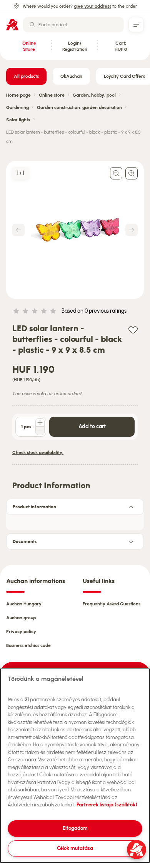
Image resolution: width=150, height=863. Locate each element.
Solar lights (18, 119)
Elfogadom (75, 828)
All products (26, 76)
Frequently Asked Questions (111, 604)
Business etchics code (28, 645)
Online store (52, 95)
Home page (18, 95)
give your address (92, 6)
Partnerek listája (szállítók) (107, 805)
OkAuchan (71, 76)
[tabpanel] (75, 520)
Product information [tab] (34, 506)
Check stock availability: (37, 452)
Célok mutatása (75, 848)
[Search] (32, 24)
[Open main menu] (136, 24)
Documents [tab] (25, 541)
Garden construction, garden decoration (79, 107)
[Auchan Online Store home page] (12, 24)
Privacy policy (21, 631)
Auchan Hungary (24, 604)
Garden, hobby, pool (94, 95)
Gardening (17, 107)
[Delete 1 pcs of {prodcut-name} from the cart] (40, 431)
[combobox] (73, 24)
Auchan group (21, 617)
